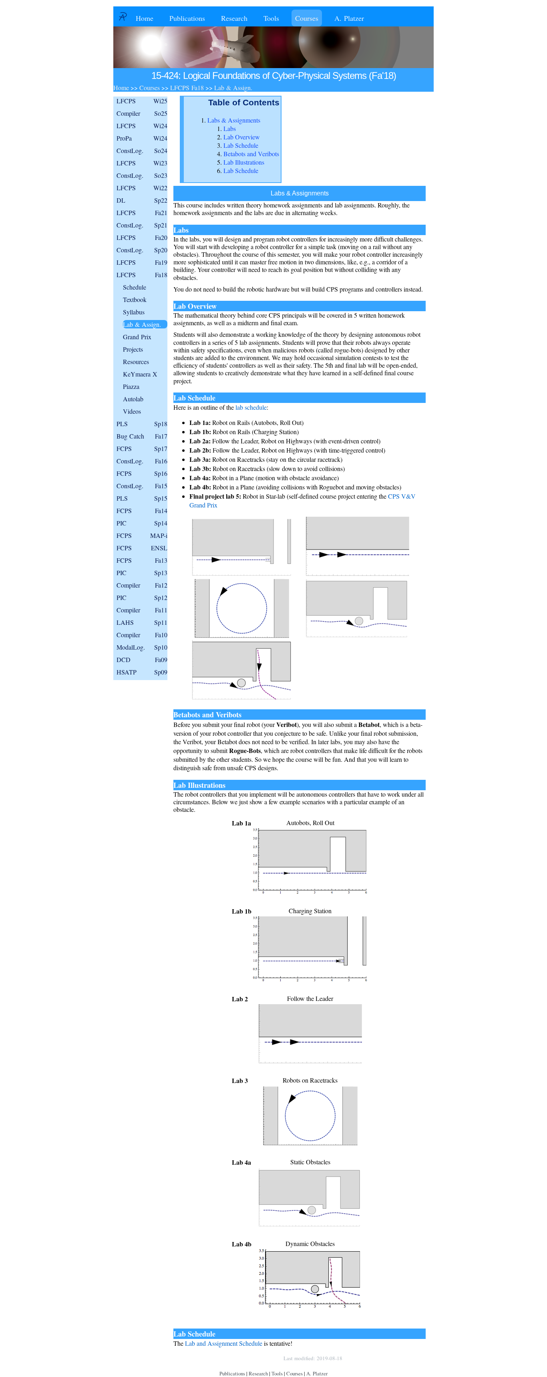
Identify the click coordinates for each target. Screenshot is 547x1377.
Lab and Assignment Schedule (223, 1343)
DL (142, 200)
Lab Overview (241, 137)
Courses (306, 18)
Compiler (142, 113)
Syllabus (134, 312)
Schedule (134, 287)
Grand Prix (137, 336)
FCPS (142, 448)
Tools (271, 18)
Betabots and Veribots (251, 153)
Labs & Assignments (233, 120)
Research (234, 18)
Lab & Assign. (142, 324)
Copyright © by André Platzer (239, 1358)
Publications (187, 18)
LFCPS (142, 101)
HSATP (142, 672)
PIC (142, 523)
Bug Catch (142, 436)
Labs (229, 128)
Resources (136, 361)
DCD (142, 659)
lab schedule (251, 407)
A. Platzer (349, 18)
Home (144, 18)
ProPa (142, 138)
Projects (133, 349)
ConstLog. (142, 150)
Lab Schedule (240, 145)
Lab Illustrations (243, 162)
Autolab (133, 399)
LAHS (142, 622)
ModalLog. (142, 647)
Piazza (131, 386)
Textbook (135, 299)
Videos (132, 411)
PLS (142, 423)
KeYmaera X (140, 374)
